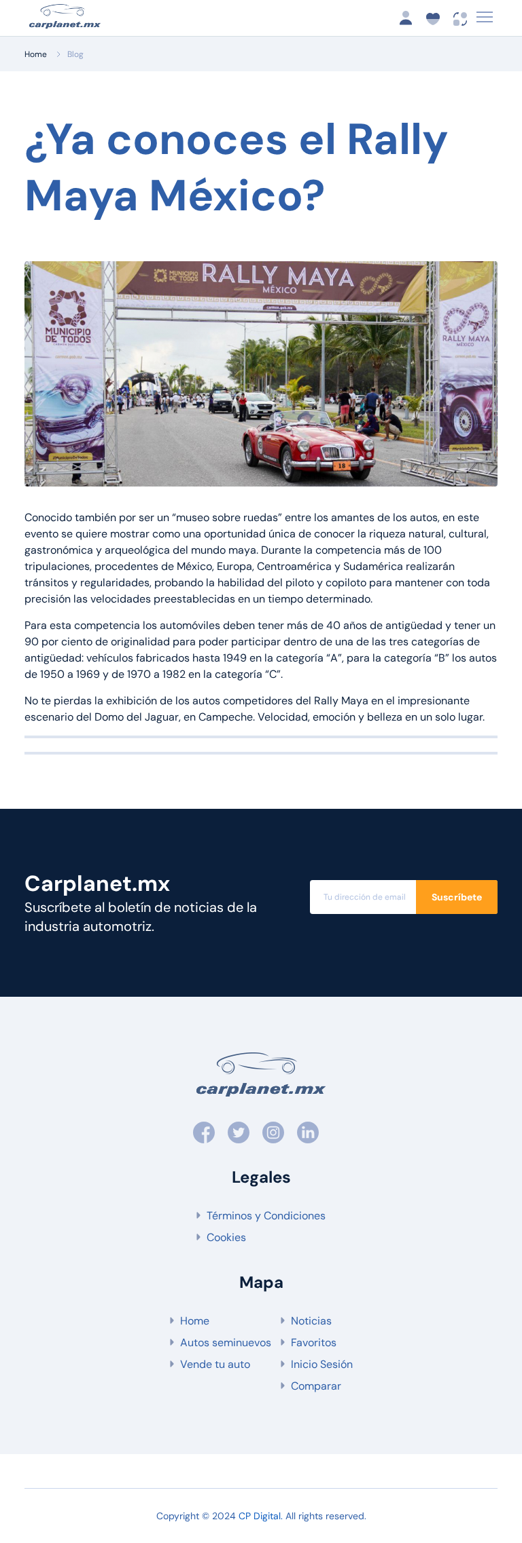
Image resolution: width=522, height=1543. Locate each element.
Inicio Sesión (322, 1364)
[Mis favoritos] (437, 17)
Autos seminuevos (225, 1342)
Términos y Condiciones (266, 1215)
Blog (75, 54)
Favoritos (313, 1342)
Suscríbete (457, 897)
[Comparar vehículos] (460, 17)
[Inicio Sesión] (410, 17)
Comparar (316, 1386)
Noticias (311, 1321)
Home (35, 54)
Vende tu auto (215, 1364)
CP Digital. (261, 1516)
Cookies (226, 1237)
